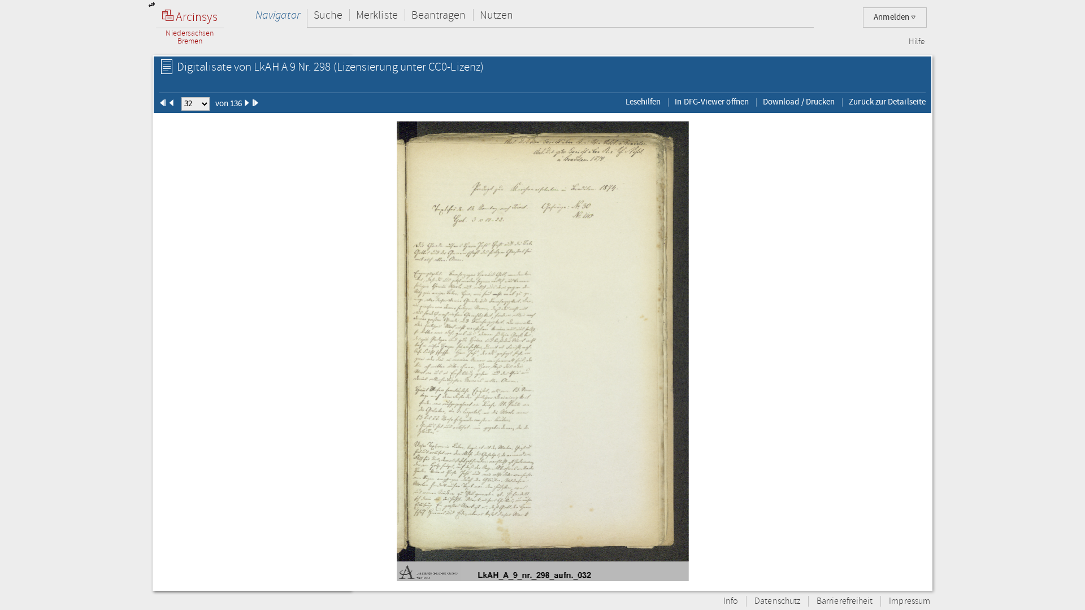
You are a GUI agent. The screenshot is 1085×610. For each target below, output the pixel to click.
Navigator (277, 15)
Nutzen (496, 15)
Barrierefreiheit (845, 601)
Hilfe (917, 42)
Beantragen (438, 15)
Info (730, 601)
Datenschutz (777, 601)
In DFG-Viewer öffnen (712, 101)
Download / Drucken (799, 101)
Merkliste (377, 15)
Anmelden (892, 17)
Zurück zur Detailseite (887, 101)
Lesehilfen (643, 101)
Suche (328, 15)
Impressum (909, 601)
